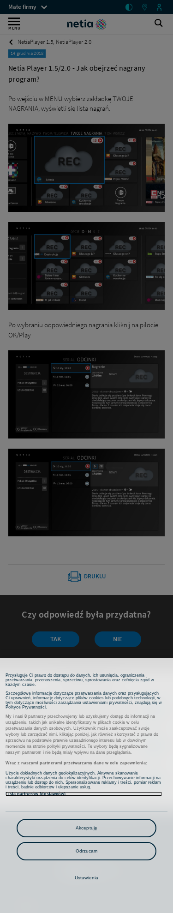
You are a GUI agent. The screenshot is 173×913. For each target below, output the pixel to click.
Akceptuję (86, 827)
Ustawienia (86, 877)
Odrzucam (87, 850)
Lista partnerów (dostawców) (36, 794)
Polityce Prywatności (26, 707)
